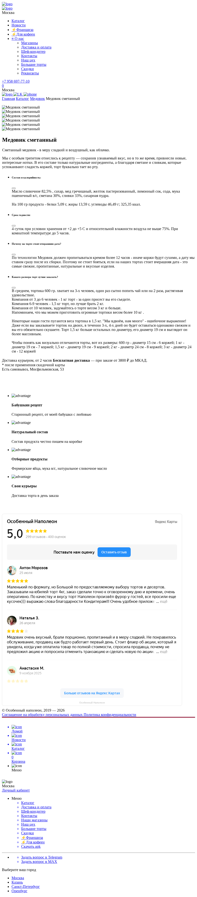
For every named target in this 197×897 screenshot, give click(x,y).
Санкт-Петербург (26, 887)
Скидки (27, 69)
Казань (17, 882)
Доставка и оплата (36, 47)
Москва (18, 878)
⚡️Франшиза (22, 30)
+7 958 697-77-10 (16, 81)
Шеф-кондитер (33, 51)
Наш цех (28, 60)
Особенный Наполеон (92, 702)
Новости (19, 25)
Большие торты (33, 64)
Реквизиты (30, 73)
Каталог (18, 21)
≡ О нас (18, 39)
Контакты (29, 56)
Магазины (29, 43)
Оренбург (19, 891)
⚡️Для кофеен (23, 34)
